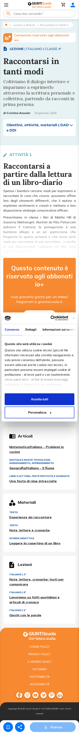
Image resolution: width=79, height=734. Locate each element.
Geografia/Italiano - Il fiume (31, 468)
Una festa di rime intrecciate (33, 481)
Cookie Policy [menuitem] (39, 646)
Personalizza (37, 412)
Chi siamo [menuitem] (39, 669)
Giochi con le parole (25, 615)
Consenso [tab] (12, 329)
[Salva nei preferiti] (8, 727)
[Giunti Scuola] (39, 5)
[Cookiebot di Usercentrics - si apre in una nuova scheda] (51, 318)
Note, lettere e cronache (29, 530)
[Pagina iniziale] (6, 25)
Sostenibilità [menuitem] (40, 677)
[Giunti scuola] (39, 635)
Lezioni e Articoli (24, 25)
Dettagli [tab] (30, 329)
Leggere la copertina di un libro (34, 543)
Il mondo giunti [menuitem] (39, 661)
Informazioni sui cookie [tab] (59, 329)
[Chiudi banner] (73, 318)
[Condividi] (20, 727)
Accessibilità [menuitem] (39, 684)
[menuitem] (19, 695)
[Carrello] (63, 5)
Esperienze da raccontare (30, 517)
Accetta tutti (39, 399)
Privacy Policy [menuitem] (39, 654)
